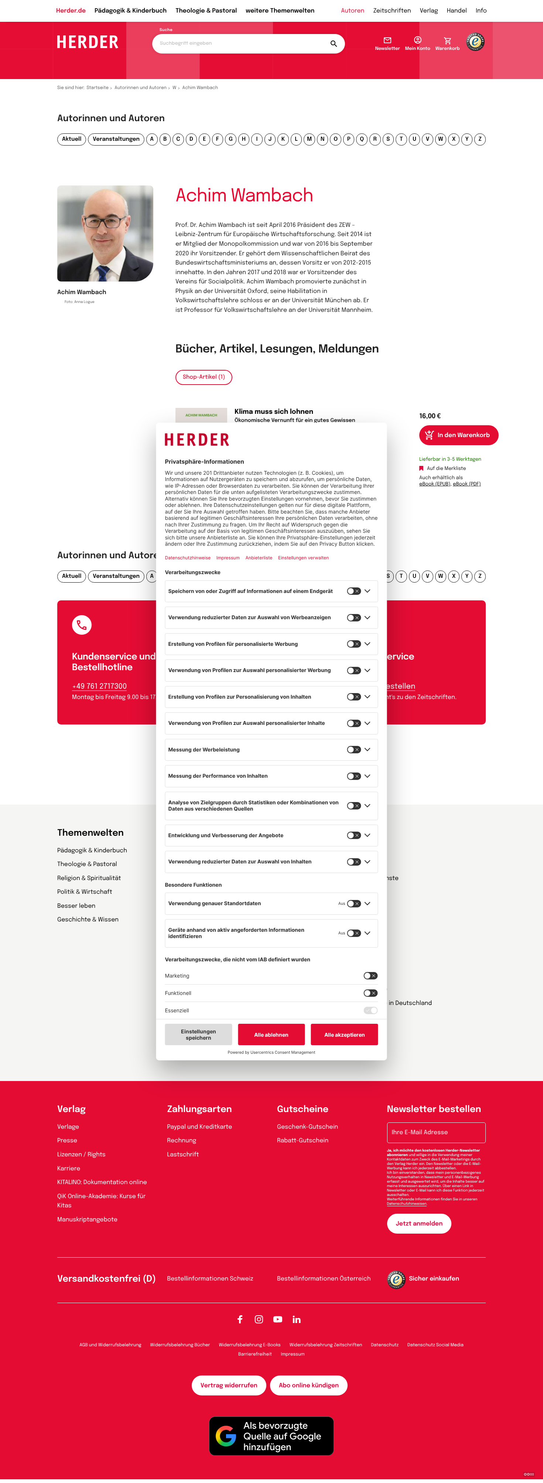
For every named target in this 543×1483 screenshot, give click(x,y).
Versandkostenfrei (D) (106, 1279)
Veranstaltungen (116, 139)
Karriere (68, 1169)
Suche (166, 30)
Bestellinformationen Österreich (324, 1279)
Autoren (352, 11)
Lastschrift (183, 1155)
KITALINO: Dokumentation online (102, 1182)
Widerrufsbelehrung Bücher (180, 1345)
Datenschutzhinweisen (407, 1204)
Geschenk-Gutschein (307, 1127)
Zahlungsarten (199, 1109)
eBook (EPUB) (434, 484)
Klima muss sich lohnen (274, 412)
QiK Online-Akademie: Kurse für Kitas (101, 1201)
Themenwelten (90, 833)
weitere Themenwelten (280, 11)
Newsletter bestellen (434, 1109)
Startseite (98, 88)
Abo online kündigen (309, 1386)
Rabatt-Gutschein (302, 1141)
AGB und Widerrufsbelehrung (110, 1345)
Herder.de (71, 11)
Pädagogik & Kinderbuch (131, 11)
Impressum (293, 1354)
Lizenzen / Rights (81, 1155)
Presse (67, 1141)
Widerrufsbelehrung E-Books (249, 1345)
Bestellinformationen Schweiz (210, 1279)
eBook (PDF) (467, 484)
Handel (457, 11)
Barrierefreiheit (255, 1354)
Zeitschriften (392, 11)
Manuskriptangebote (87, 1220)
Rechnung (182, 1141)
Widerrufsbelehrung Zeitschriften (326, 1345)
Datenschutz (385, 1345)
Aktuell (71, 139)
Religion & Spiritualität (89, 878)
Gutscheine (302, 1109)
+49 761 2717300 (99, 687)
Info (481, 11)
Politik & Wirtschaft (84, 892)
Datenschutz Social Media (435, 1345)
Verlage (68, 1127)
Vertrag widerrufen (229, 1386)
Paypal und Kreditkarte (199, 1127)
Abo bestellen (390, 687)
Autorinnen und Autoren (141, 88)
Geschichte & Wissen (88, 920)
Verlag (429, 11)
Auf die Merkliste (446, 469)
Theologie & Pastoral (206, 11)
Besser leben (76, 906)
